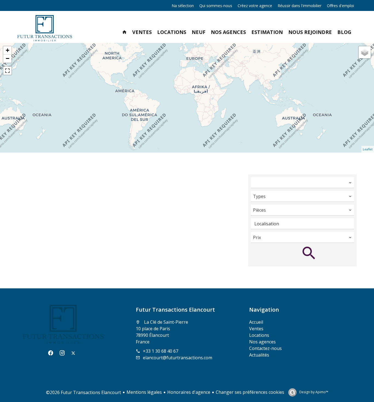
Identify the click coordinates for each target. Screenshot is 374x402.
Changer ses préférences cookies (250, 392)
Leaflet (368, 149)
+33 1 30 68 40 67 (160, 351)
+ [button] (7, 50)
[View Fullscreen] (7, 71)
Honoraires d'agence (188, 392)
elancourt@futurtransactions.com (177, 358)
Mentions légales (144, 392)
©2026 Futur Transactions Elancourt (83, 392)
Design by (313, 392)
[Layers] (365, 52)
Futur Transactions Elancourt (175, 309)
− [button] (7, 58)
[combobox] (302, 182)
